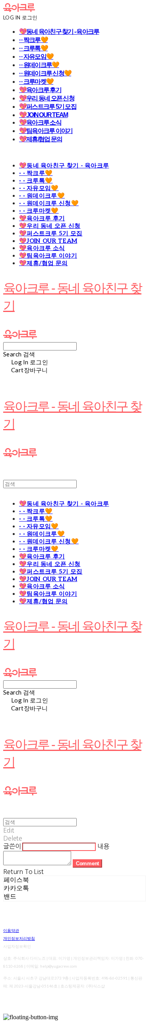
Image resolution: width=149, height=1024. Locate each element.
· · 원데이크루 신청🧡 (45, 73)
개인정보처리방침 (19, 938)
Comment (87, 863)
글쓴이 (12, 846)
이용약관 (11, 930)
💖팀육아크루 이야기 (45, 130)
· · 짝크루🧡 (33, 40)
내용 (103, 846)
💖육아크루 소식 (40, 122)
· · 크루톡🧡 (33, 48)
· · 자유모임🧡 (36, 56)
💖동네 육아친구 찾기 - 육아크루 (59, 31)
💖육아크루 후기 (40, 90)
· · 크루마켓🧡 (36, 81)
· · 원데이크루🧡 (39, 65)
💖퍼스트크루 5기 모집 (47, 106)
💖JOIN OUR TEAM (43, 115)
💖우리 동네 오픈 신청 (46, 98)
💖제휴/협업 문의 (40, 139)
